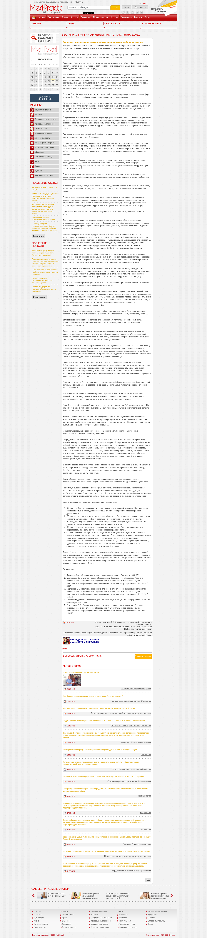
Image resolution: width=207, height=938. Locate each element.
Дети (37, 161)
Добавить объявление (45, 98)
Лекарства (85, 17)
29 (40, 69)
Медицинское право (43, 133)
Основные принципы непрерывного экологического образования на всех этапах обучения (103, 776)
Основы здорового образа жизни (122, 781)
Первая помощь (100, 17)
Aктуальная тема (151, 23)
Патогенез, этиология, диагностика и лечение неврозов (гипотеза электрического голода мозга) (106, 851)
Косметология (41, 129)
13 (44, 77)
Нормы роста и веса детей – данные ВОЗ (56, 895)
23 (57, 81)
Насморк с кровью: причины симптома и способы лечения (160, 896)
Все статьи (38, 236)
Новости (114, 17)
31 (49, 69)
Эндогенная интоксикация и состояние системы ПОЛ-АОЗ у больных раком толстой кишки (104, 721)
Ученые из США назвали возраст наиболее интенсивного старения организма (45, 272)
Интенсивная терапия (141, 742)
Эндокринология (143, 871)
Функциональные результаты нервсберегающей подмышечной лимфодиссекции (100, 750)
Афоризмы (39, 152)
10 (32, 77)
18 (36, 81)
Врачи (65, 17)
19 (40, 81)
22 (53, 81)
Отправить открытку (156, 921)
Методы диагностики (141, 713)
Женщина (39, 166)
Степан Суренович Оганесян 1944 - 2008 (81, 672)
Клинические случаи (141, 844)
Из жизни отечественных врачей (136, 689)
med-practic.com (144, 629)
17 (32, 81)
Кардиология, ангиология (123, 871)
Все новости (39, 297)
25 (36, 85)
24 (32, 85)
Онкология (146, 701)
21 (49, 81)
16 (57, 77)
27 (32, 69)
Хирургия (146, 769)
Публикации (126, 17)
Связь (147, 17)
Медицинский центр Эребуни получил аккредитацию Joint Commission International (43, 253)
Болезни (74, 17)
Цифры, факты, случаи (44, 143)
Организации (53, 17)
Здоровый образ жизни (45, 124)
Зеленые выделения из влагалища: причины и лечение (91, 896)
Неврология (125, 742)
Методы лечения (123, 856)
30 (44, 69)
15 (53, 77)
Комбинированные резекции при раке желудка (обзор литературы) (93, 696)
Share (64, 649)
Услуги (42, 17)
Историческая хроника (44, 147)
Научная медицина (43, 110)
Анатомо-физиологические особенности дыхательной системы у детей (117, 896)
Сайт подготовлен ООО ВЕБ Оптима (160, 935)
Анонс (71, 23)
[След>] (58, 59)
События (36, 23)
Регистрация (140, 7)
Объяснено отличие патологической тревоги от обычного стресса (42, 280)
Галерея (138, 17)
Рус (144, 3)
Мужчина (38, 171)
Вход (126, 7)
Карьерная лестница (44, 157)
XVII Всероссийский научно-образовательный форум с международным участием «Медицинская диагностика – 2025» (43, 209)
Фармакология (144, 796)
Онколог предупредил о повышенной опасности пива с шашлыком (44, 289)
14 (49, 77)
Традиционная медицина (45, 119)
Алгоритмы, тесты (42, 138)
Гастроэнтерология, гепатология (125, 701)
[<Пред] (32, 59)
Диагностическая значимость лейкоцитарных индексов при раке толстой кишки (99, 708)
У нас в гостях (113, 23)
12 (40, 77)
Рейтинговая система (44, 175)
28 (36, 69)
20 (44, 81)
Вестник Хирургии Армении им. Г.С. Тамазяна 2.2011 (101, 34)
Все (148, 880)
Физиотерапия (144, 781)
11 (36, 77)
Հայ (139, 3)
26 (40, 85)
